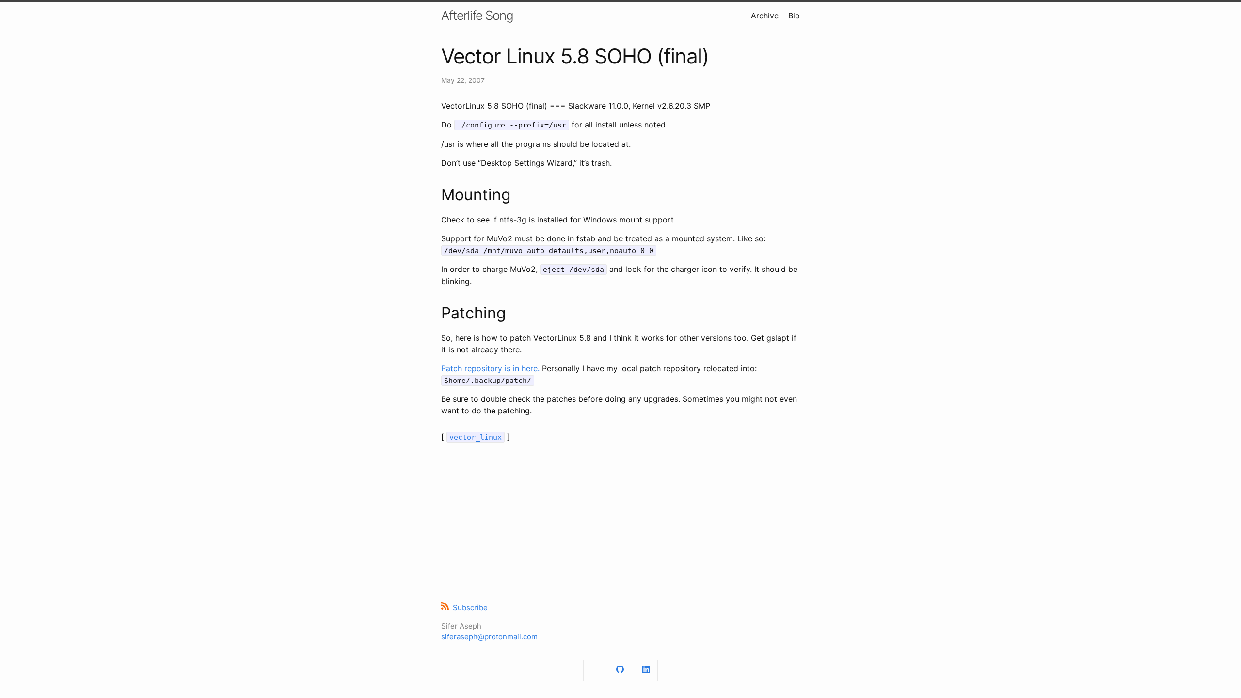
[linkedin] (647, 671)
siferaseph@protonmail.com (489, 636)
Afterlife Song (477, 15)
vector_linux (475, 437)
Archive (765, 15)
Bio (794, 15)
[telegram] (594, 671)
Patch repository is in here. (490, 368)
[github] (621, 671)
